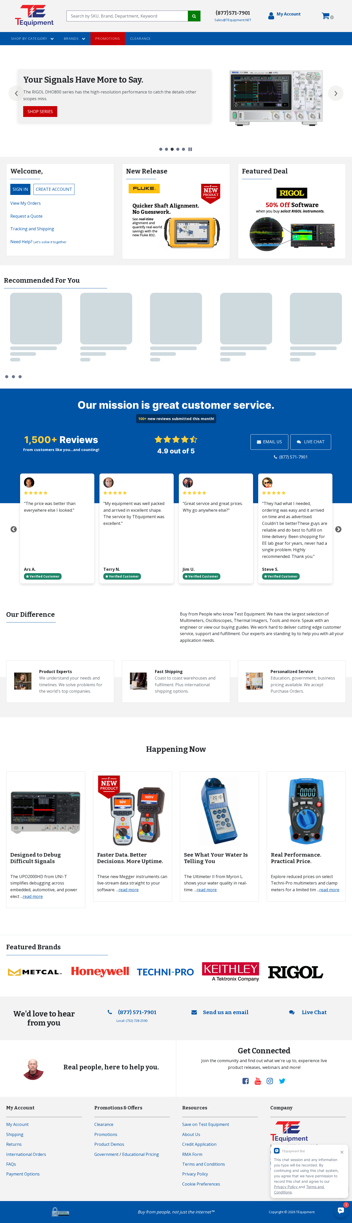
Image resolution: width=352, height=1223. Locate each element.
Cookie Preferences (201, 1184)
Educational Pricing (140, 1154)
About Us (191, 1134)
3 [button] (172, 149)
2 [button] (166, 149)
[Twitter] (282, 1081)
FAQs (11, 1164)
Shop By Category (29, 38)
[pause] (190, 149)
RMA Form (192, 1154)
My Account (17, 1124)
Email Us (272, 442)
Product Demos (109, 1144)
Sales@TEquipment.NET (232, 20)
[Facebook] (247, 1081)
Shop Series (40, 111)
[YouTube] (260, 1081)
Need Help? (38, 241)
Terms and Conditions (203, 1164)
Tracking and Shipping (32, 229)
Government (106, 1154)
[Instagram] (272, 1081)
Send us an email (226, 1012)
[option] (176, 97)
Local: (131, 1020)
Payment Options (23, 1174)
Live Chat (314, 442)
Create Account (54, 189)
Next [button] (335, 93)
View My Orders (25, 203)
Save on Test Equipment (205, 1124)
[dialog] (284, 16)
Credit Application (199, 1144)
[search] (127, 16)
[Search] (194, 16)
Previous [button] (16, 93)
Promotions (107, 38)
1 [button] (160, 149)
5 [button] (183, 149)
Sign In (20, 189)
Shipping (14, 1134)
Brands (72, 38)
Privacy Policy (195, 1174)
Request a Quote (26, 216)
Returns (14, 1144)
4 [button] (177, 149)
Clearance (140, 38)
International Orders (26, 1154)
